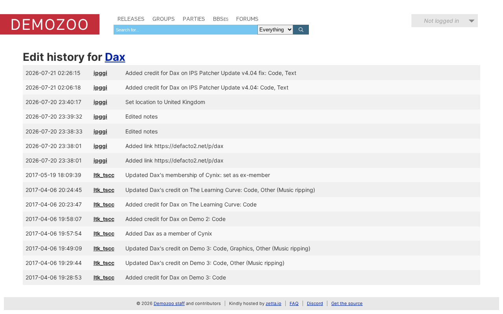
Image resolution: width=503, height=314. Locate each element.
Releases (131, 18)
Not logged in (441, 20)
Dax (115, 57)
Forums (247, 18)
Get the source (347, 303)
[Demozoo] (49, 24)
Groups (163, 18)
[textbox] (185, 30)
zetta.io (273, 303)
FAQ (294, 303)
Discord (315, 303)
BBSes (220, 18)
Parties (194, 18)
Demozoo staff (169, 303)
